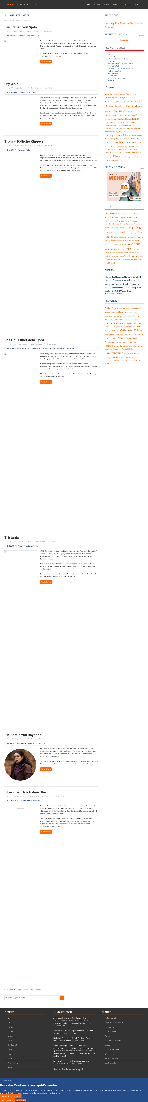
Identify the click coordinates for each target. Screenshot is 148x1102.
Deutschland (13, 801)
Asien (112, 312)
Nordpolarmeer (111, 338)
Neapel (115, 244)
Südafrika (108, 149)
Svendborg (140, 256)
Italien (135, 118)
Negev (106, 334)
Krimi (38, 145)
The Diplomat (112, 76)
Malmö (116, 237)
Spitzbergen (127, 353)
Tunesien (115, 152)
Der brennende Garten (115, 71)
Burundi (113, 102)
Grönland (120, 115)
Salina (140, 252)
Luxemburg (135, 125)
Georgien (129, 111)
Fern (50, 541)
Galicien (125, 319)
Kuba (123, 125)
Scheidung (111, 56)
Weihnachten (110, 294)
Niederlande (110, 131)
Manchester (123, 237)
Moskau (137, 240)
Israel (129, 119)
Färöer (28, 150)
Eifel (116, 320)
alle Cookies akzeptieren (11, 1096)
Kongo (113, 125)
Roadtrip (108, 291)
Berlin (113, 217)
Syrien (120, 149)
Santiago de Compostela (117, 256)
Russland (134, 138)
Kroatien (118, 125)
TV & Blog (126, 4)
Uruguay (108, 157)
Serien (9, 88)
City (55, 796)
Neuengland (114, 334)
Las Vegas (108, 233)
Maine (123, 326)
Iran (115, 119)
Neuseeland (135, 128)
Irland (119, 119)
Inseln (21, 31)
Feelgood (108, 280)
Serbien (141, 142)
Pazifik (108, 345)
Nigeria (121, 132)
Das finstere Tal (110, 1063)
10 (30, 990)
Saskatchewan (108, 349)
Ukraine (132, 152)
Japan (111, 123)
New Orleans (122, 244)
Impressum (139, 1080)
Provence (116, 346)
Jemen (116, 123)
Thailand (129, 149)
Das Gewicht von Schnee (114, 1022)
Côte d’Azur (134, 316)
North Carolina (132, 338)
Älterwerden (110, 277)
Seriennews (23, 88)
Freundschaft (126, 280)
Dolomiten (107, 320)
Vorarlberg (112, 363)
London (122, 232)
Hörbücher (116, 284)
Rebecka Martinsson (112, 1058)
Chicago (120, 221)
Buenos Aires (132, 217)
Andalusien (122, 308)
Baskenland (31, 743)
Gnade (107, 1045)
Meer (44, 31)
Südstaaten (108, 361)
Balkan (135, 313)
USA (114, 156)
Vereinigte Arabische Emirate (133, 157)
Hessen (137, 320)
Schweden (124, 142)
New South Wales (131, 334)
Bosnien (130, 98)
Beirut (107, 218)
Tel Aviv (114, 259)
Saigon (129, 252)
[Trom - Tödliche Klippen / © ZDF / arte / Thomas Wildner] (20, 242)
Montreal (131, 240)
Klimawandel (134, 284)
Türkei (121, 152)
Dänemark (12, 92)
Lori (109, 54)
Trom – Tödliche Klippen (23, 141)
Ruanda (119, 139)
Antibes (118, 214)
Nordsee (35, 349)
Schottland (113, 142)
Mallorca (128, 327)
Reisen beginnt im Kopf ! (68, 1069)
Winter (119, 294)
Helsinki (122, 224)
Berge (106, 23)
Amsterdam (110, 213)
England (11, 546)
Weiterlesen (46, 61)
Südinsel (128, 358)
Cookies (116, 1080)
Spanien (129, 146)
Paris (72, 349)
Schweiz (134, 142)
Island (123, 119)
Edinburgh (126, 221)
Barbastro (136, 214)
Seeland (22, 92)
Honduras (133, 115)
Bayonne (41, 743)
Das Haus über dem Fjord (24, 340)
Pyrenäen (123, 346)
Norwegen (24, 349)
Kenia (136, 123)
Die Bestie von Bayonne (23, 735)
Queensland (131, 346)
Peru (134, 135)
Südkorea (114, 149)
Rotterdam (124, 252)
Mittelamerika (115, 331)
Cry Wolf (11, 84)
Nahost (138, 330)
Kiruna (125, 228)
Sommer (39, 796)
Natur (44, 739)
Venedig (134, 259)
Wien (107, 262)
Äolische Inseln (129, 308)
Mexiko (116, 128)
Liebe (41, 344)
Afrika (108, 308)
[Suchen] (62, 998)
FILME (106, 4)
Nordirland (127, 132)
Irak (112, 119)
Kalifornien (111, 322)
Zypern (117, 160)
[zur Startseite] (143, 4)
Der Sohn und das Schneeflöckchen (121, 68)
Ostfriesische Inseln (119, 342)
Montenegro (123, 128)
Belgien (123, 97)
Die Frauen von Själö (20, 27)
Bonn (118, 218)
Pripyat (107, 252)
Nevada (122, 334)
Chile (118, 102)
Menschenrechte (120, 288)
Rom (119, 252)
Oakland (107, 249)
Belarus (117, 98)
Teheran (108, 259)
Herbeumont (129, 224)
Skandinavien (29, 36)
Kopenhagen (136, 227)
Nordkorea (133, 132)
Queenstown (113, 252)
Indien (139, 115)
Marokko (108, 128)
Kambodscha (122, 123)
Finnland (11, 36)
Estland (139, 107)
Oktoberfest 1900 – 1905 (117, 78)
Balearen (130, 313)
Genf (110, 224)
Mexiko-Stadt (110, 240)
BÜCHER (97, 4)
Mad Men (111, 81)
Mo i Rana (61, 349)
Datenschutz (127, 1080)
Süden (63, 796)
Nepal (128, 128)
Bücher (9, 31)
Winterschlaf (109, 1054)
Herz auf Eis (109, 1027)
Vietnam (107, 160)
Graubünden (131, 320)
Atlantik (22, 150)
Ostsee (21, 36)
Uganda (127, 152)
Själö (38, 36)
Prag (137, 249)
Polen (107, 139)
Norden (49, 31)
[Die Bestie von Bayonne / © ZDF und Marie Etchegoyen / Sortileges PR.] (20, 765)
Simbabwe (107, 146)
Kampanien (121, 323)
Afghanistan (109, 94)
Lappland (133, 323)
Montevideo (124, 240)
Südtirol (116, 361)
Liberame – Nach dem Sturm (26, 792)
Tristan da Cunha (31, 546)
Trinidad (135, 149)
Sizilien (131, 349)
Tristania (11, 537)
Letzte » (38, 990)
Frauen (16, 31)
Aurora (107, 1036)
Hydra (136, 224)
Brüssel (123, 218)
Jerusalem (114, 228)
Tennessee (122, 361)
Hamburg (36, 801)
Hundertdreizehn (113, 73)
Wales (113, 160)
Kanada (130, 122)
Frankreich (13, 349)
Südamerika (119, 357)
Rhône (41, 349)
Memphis (139, 237)
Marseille (132, 237)
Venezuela (122, 157)
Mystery (10, 1067)
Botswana (135, 98)
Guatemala (126, 115)
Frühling (136, 280)
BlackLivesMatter (122, 277)
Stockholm (130, 255)
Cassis (114, 221)
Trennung (29, 541)
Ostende (116, 249)
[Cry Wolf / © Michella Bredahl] (20, 114)
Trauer (24, 344)
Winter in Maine (110, 1031)
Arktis (107, 313)
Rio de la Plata (139, 346)
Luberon (111, 326)
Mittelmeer (26, 801)
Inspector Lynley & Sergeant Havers (120, 64)
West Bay (139, 259)
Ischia (140, 224)
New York (133, 244)
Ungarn (138, 152)
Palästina (130, 135)
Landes (128, 323)
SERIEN (115, 4)
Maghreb (117, 327)
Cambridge (109, 221)
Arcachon (131, 214)
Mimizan (117, 240)
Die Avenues (112, 61)
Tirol (132, 361)
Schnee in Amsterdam (113, 1040)
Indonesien (108, 119)
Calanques (124, 317)
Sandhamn (107, 256)
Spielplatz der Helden (112, 1049)
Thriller (10, 1040)
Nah (128, 23)
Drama (28, 31)
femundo (10, 4)
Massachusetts (136, 327)
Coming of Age (13, 1063)
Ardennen (137, 308)
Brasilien (108, 102)
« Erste (18, 990)
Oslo (67, 349)
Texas (128, 361)
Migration (32, 796)
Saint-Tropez (134, 252)
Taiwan (124, 149)
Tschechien (109, 152)
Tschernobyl (126, 259)
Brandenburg (117, 317)
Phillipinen (139, 135)
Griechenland (110, 115)
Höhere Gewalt (110, 1018)
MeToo (130, 288)
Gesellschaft (35, 31)
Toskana (136, 361)
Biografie (11, 1054)
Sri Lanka (136, 146)
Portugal (113, 139)
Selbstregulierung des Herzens (119, 59)
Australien (109, 97)
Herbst (107, 284)
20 (31, 990)
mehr (136, 4)
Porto (133, 249)
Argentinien (131, 94)
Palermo (122, 249)
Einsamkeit (17, 344)
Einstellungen (20, 1100)
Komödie (11, 1036)
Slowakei (121, 147)
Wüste (112, 27)
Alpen (115, 308)
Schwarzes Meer (117, 349)
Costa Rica (127, 102)
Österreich (121, 135)
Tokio (120, 259)
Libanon (128, 125)
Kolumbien (108, 125)
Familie (38, 88)
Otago (134, 342)
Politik (10, 1049)
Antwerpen (124, 214)
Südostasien (134, 357)
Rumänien (125, 139)
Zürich (113, 263)
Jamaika (107, 123)
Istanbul (107, 228)
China (121, 102)
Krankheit (109, 288)
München (109, 244)
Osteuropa (109, 342)
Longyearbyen (133, 233)
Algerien (122, 94)
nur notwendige (7, 1100)
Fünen (121, 320)
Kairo (121, 228)
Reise (10, 1058)
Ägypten (116, 94)
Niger (117, 132)
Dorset (112, 319)
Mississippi (108, 331)
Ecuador (123, 106)
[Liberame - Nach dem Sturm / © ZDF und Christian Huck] (20, 893)
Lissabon (114, 233)
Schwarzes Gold (114, 66)
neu (88, 4)
